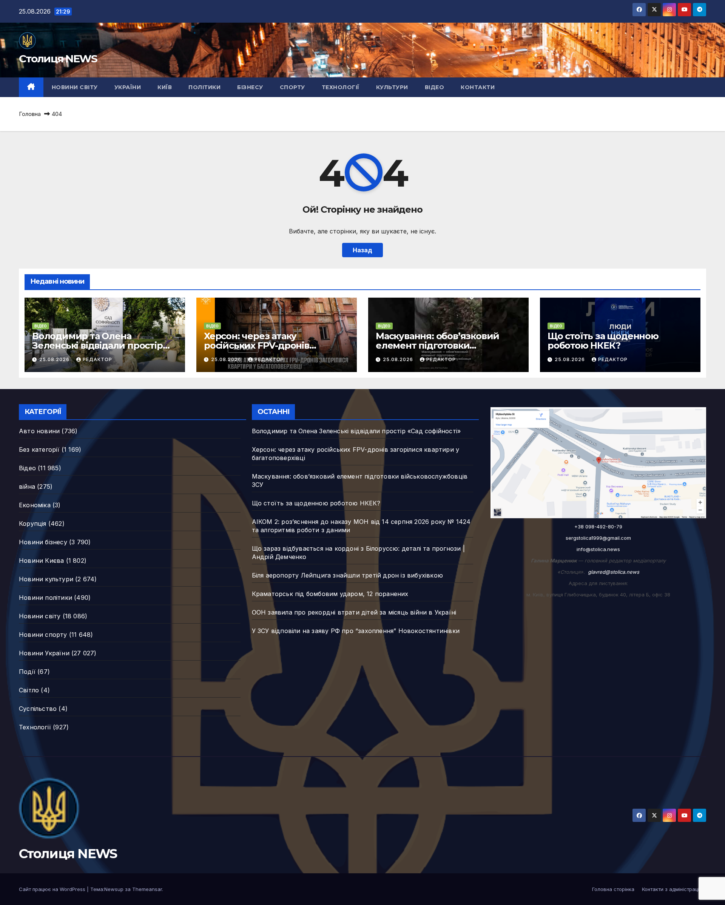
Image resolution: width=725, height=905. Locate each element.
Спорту (292, 87)
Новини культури (46, 579)
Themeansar (147, 889)
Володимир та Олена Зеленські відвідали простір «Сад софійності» (97, 345)
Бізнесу (250, 87)
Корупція (32, 523)
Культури (392, 87)
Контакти (478, 87)
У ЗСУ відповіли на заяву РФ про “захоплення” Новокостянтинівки (356, 631)
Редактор (97, 359)
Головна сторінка (613, 889)
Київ (164, 87)
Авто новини (39, 431)
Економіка (35, 505)
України (127, 87)
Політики (204, 87)
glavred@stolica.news (613, 572)
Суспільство (38, 708)
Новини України (44, 653)
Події (27, 671)
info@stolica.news (598, 549)
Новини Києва (41, 560)
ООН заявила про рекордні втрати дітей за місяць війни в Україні (354, 612)
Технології (340, 87)
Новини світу (75, 87)
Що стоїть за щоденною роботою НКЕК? (603, 340)
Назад (362, 250)
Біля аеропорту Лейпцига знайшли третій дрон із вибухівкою (347, 575)
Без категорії (39, 449)
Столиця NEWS (58, 58)
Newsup (113, 889)
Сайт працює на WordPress (53, 889)
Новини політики (45, 597)
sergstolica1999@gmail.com (598, 538)
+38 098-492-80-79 (598, 527)
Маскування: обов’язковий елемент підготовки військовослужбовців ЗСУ (437, 345)
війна (27, 486)
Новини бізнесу (43, 542)
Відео (434, 87)
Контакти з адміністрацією (674, 889)
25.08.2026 (55, 359)
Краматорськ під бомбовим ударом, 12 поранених (330, 594)
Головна (30, 113)
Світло (29, 690)
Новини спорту (43, 634)
